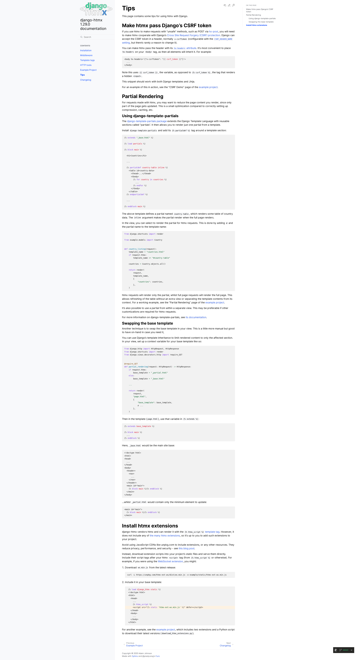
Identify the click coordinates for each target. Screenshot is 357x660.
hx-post (213, 31)
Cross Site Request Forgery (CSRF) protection (193, 35)
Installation (85, 50)
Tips (82, 75)
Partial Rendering (253, 15)
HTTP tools (85, 65)
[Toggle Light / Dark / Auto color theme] (233, 5)
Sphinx (135, 656)
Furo (158, 656)
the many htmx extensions (165, 535)
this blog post (186, 548)
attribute (185, 48)
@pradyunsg (148, 656)
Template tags (87, 60)
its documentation (196, 317)
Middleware (86, 55)
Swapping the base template (261, 22)
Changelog (85, 80)
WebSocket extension (170, 561)
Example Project (88, 70)
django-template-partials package (147, 121)
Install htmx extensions (256, 25)
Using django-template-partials (262, 18)
